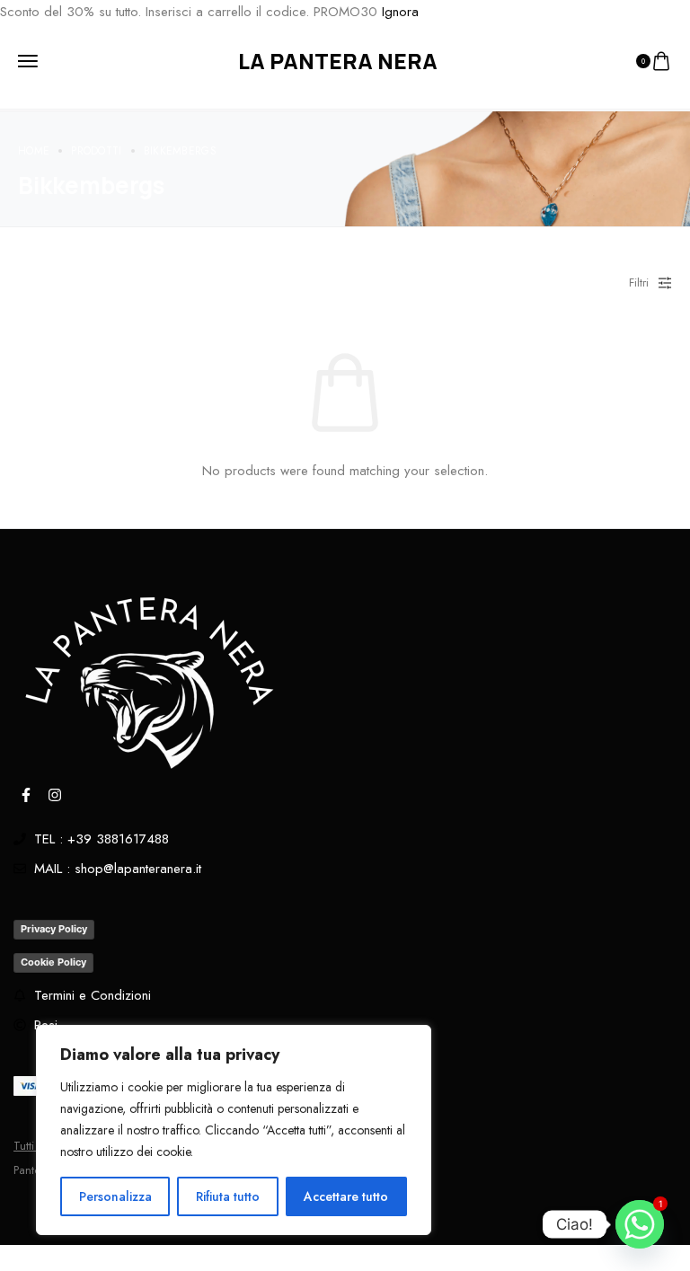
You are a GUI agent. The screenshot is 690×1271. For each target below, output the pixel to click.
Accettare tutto (346, 1196)
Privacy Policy (54, 928)
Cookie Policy (53, 962)
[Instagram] (54, 795)
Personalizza (115, 1196)
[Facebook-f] (26, 795)
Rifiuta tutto (228, 1196)
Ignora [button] (400, 12)
